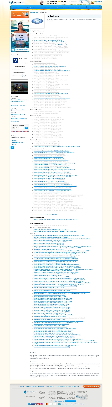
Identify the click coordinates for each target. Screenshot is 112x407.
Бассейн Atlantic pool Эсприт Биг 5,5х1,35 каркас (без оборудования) (51, 84)
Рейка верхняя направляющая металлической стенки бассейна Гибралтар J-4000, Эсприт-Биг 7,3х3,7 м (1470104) (62, 292)
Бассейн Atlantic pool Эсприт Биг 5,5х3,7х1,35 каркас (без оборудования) (52, 89)
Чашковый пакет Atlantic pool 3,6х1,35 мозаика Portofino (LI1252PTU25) (51, 160)
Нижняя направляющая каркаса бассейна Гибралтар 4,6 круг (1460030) (51, 263)
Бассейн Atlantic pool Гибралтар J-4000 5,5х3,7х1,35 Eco (48, 129)
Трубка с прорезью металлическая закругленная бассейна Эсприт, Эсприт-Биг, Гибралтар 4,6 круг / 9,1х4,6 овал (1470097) (64, 340)
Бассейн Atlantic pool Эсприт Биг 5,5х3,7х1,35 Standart (47, 87)
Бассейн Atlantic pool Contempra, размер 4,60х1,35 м (47, 142)
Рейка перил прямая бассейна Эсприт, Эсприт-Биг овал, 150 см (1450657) (52, 308)
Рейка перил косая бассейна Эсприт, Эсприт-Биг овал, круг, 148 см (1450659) (53, 302)
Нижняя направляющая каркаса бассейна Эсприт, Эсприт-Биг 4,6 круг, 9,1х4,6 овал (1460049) (57, 266)
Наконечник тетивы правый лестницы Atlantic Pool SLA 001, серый (50, 46)
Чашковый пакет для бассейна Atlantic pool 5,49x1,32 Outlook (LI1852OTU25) (53, 202)
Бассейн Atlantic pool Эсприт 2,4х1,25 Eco (44, 63)
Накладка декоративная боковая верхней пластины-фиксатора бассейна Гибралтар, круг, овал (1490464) (60, 252)
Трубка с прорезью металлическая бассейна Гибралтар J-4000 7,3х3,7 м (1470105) (54, 337)
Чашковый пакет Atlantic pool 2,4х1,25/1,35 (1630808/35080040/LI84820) (51, 151)
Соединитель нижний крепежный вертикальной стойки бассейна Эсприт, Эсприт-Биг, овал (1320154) (58, 321)
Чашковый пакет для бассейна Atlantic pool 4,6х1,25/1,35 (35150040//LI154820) (53, 199)
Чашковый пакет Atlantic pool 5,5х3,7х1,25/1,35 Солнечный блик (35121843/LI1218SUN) (55, 175)
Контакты (91, 7)
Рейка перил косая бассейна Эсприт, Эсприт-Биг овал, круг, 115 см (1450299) (53, 298)
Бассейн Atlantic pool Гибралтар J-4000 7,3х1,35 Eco (47, 133)
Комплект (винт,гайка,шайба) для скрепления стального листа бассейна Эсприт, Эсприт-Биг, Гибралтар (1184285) (62, 238)
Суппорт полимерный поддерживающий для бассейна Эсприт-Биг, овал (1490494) (54, 336)
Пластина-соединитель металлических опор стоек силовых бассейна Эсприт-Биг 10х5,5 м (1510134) (59, 284)
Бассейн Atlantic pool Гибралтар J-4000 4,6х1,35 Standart (48, 125)
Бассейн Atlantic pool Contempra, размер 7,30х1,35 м (47, 145)
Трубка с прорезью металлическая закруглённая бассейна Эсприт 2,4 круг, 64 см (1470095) (56, 345)
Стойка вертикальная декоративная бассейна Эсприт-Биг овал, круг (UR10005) (53, 333)
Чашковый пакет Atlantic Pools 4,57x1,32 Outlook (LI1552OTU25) (49, 193)
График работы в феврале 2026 (19, 118)
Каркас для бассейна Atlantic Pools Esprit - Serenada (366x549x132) (50, 99)
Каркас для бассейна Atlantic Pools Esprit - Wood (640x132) (48, 105)
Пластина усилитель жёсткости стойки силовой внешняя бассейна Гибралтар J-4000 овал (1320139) (59, 278)
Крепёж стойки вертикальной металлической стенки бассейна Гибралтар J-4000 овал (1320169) (57, 247)
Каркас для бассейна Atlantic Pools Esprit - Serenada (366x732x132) (50, 101)
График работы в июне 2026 (18, 105)
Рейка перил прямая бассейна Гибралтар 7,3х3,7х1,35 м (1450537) (50, 305)
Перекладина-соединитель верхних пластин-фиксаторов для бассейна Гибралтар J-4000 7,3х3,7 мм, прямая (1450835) (63, 269)
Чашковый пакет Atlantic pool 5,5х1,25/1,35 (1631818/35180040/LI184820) (51, 167)
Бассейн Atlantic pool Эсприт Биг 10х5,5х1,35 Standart (47, 69)
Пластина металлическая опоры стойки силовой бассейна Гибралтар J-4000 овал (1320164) (56, 272)
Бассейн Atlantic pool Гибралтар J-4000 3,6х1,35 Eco (47, 120)
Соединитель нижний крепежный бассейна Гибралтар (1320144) (49, 319)
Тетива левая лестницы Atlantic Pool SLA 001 (45, 57)
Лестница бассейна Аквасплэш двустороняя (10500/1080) (48, 40)
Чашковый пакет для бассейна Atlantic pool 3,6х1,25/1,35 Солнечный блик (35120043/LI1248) (57, 196)
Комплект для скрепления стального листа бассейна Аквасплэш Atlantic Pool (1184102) (55, 219)
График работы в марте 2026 (18, 114)
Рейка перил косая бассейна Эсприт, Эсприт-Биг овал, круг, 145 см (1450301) (53, 301)
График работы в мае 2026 (17, 110)
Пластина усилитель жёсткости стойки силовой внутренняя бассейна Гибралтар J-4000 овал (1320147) (59, 279)
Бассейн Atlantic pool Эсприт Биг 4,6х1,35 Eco (45, 76)
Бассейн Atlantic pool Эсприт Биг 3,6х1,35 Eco (45, 72)
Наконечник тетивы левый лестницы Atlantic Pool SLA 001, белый (50, 41)
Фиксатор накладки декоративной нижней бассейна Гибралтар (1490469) (52, 347)
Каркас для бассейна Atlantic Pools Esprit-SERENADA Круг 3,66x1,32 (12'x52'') (53, 107)
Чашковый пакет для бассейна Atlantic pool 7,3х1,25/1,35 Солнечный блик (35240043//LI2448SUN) (58, 205)
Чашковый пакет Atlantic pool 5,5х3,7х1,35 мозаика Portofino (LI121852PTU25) (53, 176)
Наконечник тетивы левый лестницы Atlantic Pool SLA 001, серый (50, 43)
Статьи (79, 7)
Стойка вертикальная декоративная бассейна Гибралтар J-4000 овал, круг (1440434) (55, 328)
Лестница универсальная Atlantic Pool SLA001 (45, 214)
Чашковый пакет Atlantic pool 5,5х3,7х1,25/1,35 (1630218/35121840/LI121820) (52, 173)
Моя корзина (98, 1)
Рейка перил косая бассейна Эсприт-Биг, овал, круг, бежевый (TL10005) (51, 304)
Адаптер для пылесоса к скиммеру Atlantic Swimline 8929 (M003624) (51, 225)
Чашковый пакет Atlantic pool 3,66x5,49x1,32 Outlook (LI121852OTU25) (51, 155)
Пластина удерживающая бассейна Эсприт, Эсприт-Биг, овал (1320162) (51, 276)
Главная (22, 386)
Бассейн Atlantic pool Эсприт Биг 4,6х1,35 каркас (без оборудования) (51, 79)
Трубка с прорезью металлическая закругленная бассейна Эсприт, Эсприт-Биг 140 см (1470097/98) (58, 339)
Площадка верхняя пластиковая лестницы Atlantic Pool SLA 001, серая (51, 52)
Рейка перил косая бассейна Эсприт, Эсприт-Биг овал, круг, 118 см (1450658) (53, 299)
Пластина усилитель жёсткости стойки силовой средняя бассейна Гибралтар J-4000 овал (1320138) (58, 281)
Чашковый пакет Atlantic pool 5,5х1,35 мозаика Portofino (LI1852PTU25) (51, 172)
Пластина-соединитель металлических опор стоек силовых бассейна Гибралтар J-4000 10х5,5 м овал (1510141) (62, 283)
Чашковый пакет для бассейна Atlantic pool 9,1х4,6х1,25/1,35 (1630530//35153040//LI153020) (56, 207)
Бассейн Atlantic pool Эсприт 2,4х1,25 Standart (45, 64)
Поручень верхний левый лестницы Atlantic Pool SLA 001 (48, 54)
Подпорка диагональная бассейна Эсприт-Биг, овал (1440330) (49, 287)
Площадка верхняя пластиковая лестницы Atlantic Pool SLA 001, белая (51, 51)
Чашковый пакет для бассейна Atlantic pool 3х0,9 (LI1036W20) (49, 198)
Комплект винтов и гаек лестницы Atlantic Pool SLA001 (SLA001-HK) (51, 37)
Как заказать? (47, 7)
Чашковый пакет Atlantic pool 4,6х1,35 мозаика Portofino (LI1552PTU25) (51, 164)
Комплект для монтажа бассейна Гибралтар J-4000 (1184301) (49, 244)
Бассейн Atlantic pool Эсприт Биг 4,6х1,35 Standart (46, 78)
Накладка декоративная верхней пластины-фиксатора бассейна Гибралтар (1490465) (55, 254)
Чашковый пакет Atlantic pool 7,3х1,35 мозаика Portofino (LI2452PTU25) (51, 183)
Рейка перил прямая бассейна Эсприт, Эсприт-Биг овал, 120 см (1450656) (52, 307)
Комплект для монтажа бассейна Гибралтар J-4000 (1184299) (49, 243)
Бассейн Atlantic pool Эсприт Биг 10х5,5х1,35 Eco (46, 67)
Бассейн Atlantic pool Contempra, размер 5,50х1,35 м (47, 143)
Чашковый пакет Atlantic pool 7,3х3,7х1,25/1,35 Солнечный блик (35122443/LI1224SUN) (55, 186)
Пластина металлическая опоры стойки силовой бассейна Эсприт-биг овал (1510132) (55, 273)
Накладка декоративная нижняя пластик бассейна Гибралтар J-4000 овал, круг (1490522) (56, 258)
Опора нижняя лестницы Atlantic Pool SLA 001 (45, 49)
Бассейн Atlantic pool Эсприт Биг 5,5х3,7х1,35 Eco (46, 86)
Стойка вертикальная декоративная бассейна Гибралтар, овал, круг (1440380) (53, 330)
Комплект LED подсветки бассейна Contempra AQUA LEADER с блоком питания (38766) (55, 231)
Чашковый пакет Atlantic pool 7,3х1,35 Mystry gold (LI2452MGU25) (50, 192)
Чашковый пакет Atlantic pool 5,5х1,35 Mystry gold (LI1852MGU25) (50, 170)
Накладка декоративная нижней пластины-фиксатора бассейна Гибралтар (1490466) (55, 257)
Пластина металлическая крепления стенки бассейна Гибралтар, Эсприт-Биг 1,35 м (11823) (56, 270)
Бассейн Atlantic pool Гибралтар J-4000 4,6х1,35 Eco (47, 123)
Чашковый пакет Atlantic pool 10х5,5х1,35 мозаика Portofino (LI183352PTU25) (53, 190)
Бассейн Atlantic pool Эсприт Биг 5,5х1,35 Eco (45, 81)
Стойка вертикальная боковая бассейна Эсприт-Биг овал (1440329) (50, 327)
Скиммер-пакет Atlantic (39, 220)
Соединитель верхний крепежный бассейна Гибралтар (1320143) (50, 316)
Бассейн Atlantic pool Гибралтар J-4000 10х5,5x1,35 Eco (47, 117)
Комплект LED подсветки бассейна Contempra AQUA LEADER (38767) (51, 229)
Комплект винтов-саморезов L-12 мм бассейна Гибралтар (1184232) (50, 241)
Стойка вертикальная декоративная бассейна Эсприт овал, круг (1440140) (52, 331)
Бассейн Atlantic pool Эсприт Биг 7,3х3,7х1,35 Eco (46, 95)
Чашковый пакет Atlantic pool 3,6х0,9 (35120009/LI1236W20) (48, 157)
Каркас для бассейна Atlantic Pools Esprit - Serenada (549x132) (49, 104)
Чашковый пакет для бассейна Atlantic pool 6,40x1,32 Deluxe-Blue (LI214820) (53, 204)
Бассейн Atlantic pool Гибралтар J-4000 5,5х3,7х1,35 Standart (49, 131)
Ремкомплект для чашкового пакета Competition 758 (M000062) (49, 313)
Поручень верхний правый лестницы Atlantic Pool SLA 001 (48, 55)
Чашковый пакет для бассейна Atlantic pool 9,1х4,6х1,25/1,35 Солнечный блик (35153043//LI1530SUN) (59, 208)
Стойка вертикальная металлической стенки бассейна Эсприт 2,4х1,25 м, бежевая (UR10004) (57, 334)
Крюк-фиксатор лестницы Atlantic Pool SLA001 (45, 38)
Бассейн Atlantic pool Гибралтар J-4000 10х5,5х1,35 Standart (49, 119)
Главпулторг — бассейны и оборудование (30, 392)
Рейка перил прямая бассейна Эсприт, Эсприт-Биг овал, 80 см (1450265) (52, 310)
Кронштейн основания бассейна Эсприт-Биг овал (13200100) (49, 249)
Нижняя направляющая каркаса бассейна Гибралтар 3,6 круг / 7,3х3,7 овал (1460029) (55, 261)
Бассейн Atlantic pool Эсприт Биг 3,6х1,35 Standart (46, 73)
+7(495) (51, 1)
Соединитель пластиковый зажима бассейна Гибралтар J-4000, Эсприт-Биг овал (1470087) (56, 322)
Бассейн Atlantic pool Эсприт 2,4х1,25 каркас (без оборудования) (50, 66)
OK (26, 127)
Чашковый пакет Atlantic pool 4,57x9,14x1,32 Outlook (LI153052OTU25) (51, 161)
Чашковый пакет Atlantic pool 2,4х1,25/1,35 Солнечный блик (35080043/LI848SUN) (54, 152)
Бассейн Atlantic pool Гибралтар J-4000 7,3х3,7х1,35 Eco (48, 136)
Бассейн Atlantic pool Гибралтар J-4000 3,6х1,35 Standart (48, 122)
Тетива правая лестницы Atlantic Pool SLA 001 (45, 58)
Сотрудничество (64, 7)
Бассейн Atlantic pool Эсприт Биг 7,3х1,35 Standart (46, 92)
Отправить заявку (71, 401)
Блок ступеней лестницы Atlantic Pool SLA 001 (45, 35)
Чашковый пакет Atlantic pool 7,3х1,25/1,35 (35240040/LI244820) (49, 181)
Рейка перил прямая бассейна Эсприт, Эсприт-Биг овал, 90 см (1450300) (52, 311)
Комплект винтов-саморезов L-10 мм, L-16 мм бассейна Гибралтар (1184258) (53, 240)
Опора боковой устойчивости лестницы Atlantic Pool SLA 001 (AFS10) (51, 48)
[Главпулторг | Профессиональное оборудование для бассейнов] (18, 3)
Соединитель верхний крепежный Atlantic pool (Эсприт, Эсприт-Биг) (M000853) (53, 315)
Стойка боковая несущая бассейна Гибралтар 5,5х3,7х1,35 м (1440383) (51, 324)
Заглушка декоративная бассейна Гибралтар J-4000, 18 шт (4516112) (51, 237)
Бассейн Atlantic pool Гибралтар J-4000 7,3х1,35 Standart (48, 134)
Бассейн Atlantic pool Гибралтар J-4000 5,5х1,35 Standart (48, 128)
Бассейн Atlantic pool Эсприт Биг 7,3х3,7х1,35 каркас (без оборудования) (52, 98)
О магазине (19, 7)
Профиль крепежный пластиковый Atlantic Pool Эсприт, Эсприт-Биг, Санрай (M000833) (55, 289)
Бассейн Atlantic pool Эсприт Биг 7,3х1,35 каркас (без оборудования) (51, 93)
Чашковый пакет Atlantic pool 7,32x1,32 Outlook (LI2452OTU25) (49, 179)
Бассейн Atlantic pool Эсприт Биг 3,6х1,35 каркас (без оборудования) (51, 75)
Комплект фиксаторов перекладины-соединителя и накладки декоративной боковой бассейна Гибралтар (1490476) (62, 246)
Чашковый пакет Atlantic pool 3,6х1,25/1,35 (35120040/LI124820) (49, 158)
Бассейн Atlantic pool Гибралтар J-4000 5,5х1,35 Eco (47, 126)
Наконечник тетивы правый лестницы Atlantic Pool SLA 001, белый (50, 44)
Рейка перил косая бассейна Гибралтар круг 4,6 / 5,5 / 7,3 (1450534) (50, 296)
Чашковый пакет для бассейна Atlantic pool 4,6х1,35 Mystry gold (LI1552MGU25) (53, 201)
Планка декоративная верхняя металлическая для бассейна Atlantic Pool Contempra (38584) (57, 146)
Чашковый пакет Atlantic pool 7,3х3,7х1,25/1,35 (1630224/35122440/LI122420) (52, 184)
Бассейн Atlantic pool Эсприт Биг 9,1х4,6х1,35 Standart (47, 111)
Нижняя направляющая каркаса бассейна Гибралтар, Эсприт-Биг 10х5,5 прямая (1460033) (56, 264)
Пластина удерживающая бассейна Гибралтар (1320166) (48, 275)
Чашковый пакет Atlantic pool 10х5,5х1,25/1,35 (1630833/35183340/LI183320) (52, 189)
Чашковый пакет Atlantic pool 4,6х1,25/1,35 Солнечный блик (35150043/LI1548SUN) (54, 163)
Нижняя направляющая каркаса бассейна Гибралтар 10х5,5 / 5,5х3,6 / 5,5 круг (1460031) (56, 260)
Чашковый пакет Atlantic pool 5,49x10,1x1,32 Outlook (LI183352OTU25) (51, 166)
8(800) (51, 3)
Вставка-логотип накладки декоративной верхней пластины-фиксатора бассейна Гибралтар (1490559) (59, 235)
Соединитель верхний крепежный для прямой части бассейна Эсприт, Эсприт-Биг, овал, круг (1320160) (59, 318)
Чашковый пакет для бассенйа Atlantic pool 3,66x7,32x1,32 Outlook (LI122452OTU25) (55, 210)
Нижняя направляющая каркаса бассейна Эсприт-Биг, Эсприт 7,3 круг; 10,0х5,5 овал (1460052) (57, 267)
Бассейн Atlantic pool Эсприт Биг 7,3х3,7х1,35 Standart (47, 96)
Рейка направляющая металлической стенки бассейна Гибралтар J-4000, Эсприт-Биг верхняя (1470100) (59, 293)
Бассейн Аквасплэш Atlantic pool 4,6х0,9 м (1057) (46, 113)
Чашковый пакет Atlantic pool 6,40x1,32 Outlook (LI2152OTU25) (49, 178)
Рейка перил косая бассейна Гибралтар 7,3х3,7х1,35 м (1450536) (50, 295)
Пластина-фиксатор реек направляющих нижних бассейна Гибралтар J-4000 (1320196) (55, 286)
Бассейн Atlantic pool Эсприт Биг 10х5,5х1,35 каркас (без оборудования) (52, 70)
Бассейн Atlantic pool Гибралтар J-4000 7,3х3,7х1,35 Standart (49, 137)
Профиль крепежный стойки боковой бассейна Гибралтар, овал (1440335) (52, 290)
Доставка (33, 7)
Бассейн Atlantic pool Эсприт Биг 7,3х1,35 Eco (45, 90)
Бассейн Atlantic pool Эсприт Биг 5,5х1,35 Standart (46, 83)
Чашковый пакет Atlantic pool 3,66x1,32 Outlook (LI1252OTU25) (49, 154)
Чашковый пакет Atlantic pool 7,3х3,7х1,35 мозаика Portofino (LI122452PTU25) (53, 187)
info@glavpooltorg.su (59, 401)
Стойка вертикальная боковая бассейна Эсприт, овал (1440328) (49, 325)
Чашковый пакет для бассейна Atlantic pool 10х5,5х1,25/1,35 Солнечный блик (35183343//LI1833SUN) (59, 195)
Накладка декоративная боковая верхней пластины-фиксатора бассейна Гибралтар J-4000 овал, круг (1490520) (61, 250)
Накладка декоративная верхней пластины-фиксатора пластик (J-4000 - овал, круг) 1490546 (57, 255)
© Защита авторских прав (72, 386)
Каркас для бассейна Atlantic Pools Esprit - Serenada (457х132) (49, 102)
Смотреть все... (15, 121)
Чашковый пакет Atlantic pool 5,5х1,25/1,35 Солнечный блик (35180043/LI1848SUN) (54, 169)
